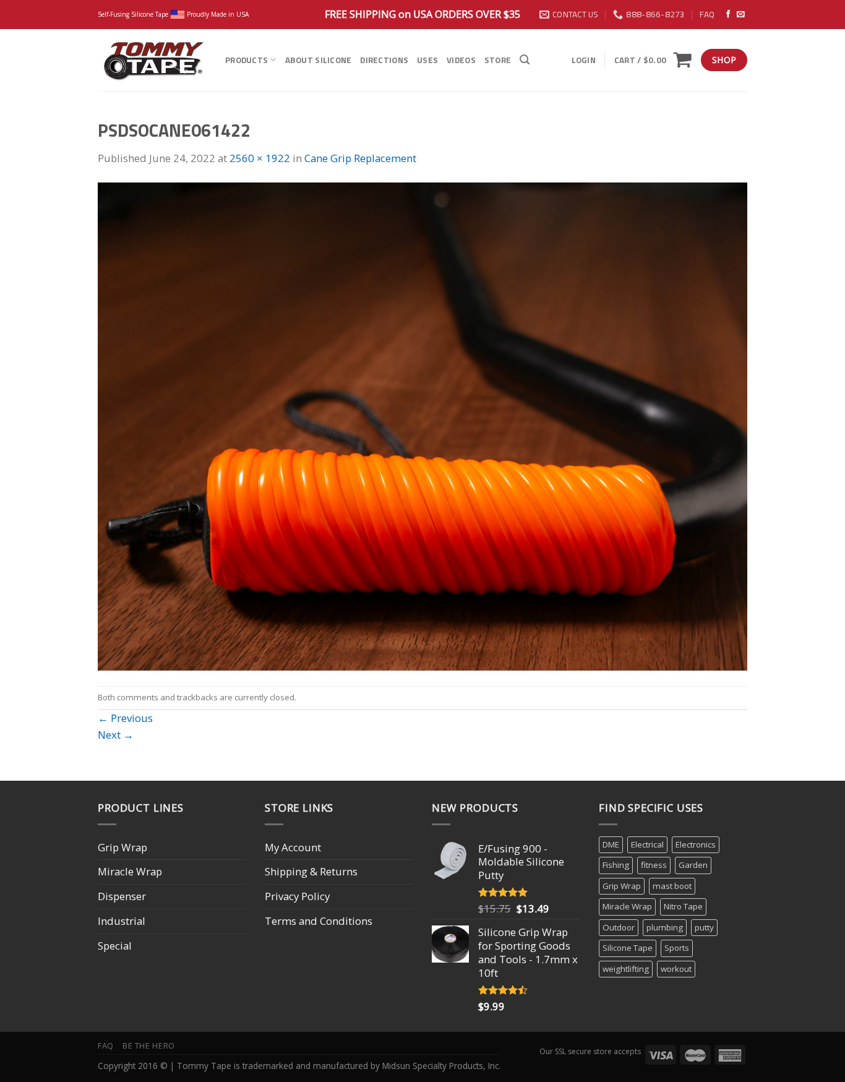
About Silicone (318, 60)
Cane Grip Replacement (360, 158)
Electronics (696, 844)
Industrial (121, 921)
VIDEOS (461, 60)
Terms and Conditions (318, 921)
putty (704, 927)
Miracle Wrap (130, 871)
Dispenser (122, 896)
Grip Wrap (122, 847)
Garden (693, 864)
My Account (293, 847)
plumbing (664, 927)
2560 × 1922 (259, 158)
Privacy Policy (297, 896)
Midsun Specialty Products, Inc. (441, 1065)
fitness (654, 864)
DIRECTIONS (384, 60)
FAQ (707, 14)
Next (116, 735)
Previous (125, 718)
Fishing (616, 864)
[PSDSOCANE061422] (422, 425)
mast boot (672, 885)
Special (115, 945)
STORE (497, 60)
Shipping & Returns (311, 871)
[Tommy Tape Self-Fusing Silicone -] (152, 60)
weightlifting (626, 968)
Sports (676, 947)
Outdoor (619, 927)
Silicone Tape (628, 947)
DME (611, 844)
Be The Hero (148, 1045)
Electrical (647, 844)
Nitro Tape (683, 906)
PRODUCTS (246, 60)
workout (676, 968)
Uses (427, 60)
